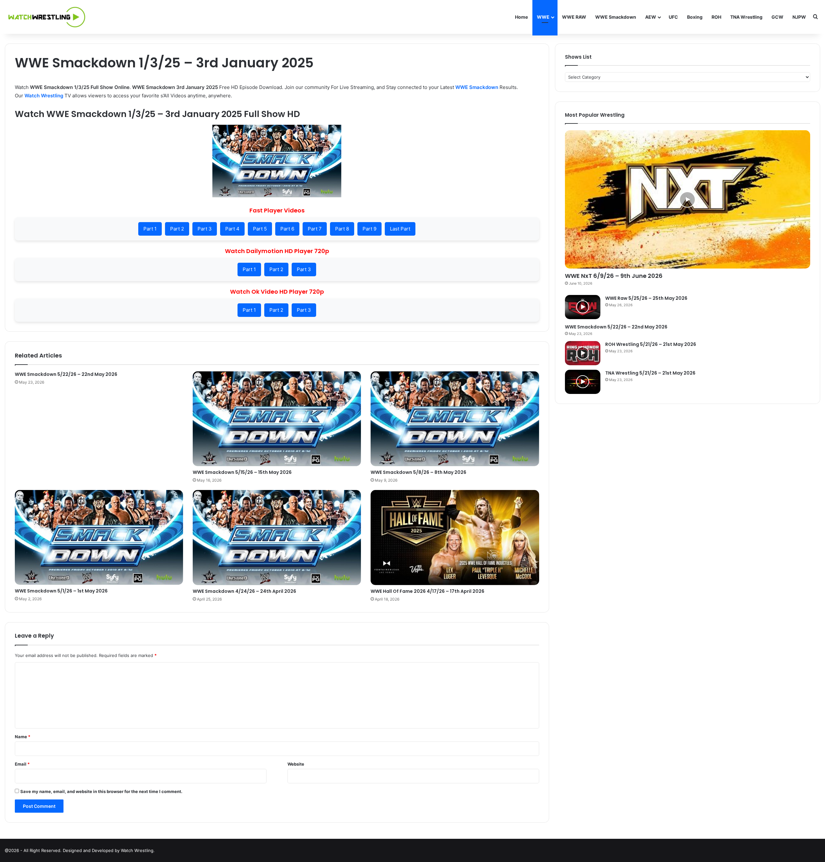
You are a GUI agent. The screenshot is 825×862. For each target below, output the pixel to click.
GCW (777, 17)
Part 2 (177, 229)
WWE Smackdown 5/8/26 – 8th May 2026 (418, 472)
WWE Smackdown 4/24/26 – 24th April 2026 (244, 591)
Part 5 (260, 229)
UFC (673, 17)
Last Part (400, 229)
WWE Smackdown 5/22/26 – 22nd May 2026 (66, 374)
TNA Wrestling (746, 17)
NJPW (799, 17)
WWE (543, 17)
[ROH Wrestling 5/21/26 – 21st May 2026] (582, 353)
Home (521, 17)
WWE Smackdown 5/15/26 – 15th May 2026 (242, 472)
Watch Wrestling (43, 96)
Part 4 (232, 229)
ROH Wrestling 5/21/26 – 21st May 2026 (650, 344)
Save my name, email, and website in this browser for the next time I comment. (101, 791)
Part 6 (287, 229)
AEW (650, 17)
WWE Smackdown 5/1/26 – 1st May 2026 (61, 591)
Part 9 (369, 229)
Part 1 (150, 229)
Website (295, 764)
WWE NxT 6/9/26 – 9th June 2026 (614, 276)
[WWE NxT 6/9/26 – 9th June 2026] (687, 199)
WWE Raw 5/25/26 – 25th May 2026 (646, 298)
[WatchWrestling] (45, 16)
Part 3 (205, 229)
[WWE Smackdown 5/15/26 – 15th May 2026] (277, 418)
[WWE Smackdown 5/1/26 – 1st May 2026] (99, 537)
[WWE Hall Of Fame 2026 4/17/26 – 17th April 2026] (455, 537)
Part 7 (315, 229)
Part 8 (342, 229)
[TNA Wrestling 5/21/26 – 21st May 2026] (582, 382)
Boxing (695, 17)
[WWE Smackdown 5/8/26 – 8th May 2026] (455, 418)
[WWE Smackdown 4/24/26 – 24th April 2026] (277, 537)
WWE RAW (574, 17)
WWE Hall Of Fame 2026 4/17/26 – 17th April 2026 (427, 591)
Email (22, 764)
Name (22, 736)
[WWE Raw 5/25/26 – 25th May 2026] (582, 307)
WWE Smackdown (615, 17)
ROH (716, 17)
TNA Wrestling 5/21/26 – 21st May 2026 (650, 373)
